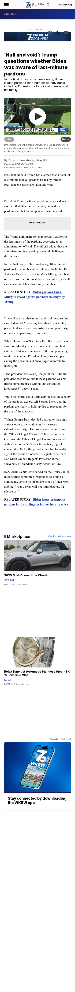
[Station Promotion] (37, 37)
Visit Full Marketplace (59, 536)
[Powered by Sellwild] (66, 739)
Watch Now (65, 5)
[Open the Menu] (6, 4)
